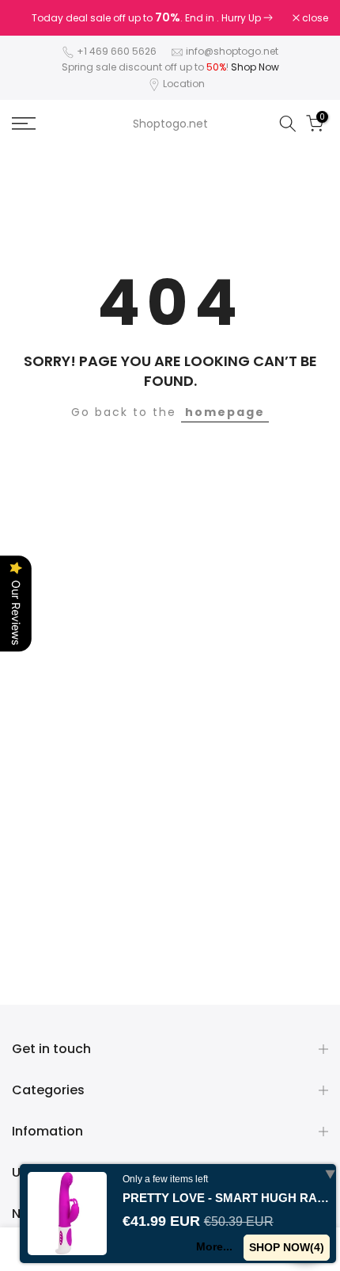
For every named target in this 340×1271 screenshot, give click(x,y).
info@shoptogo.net (232, 51)
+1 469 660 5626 (117, 51)
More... (214, 1246)
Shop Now (255, 67)
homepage (225, 412)
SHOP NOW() (286, 1247)
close (314, 18)
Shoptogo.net (170, 123)
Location (184, 83)
